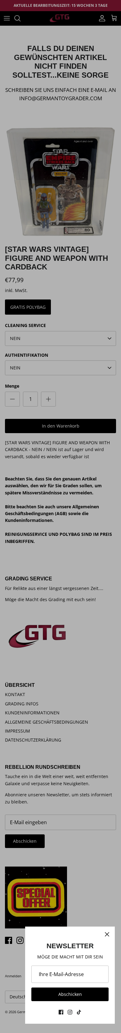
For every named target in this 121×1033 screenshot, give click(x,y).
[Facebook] (61, 1012)
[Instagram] (70, 1012)
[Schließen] (107, 934)
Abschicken (70, 994)
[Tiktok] (79, 1012)
